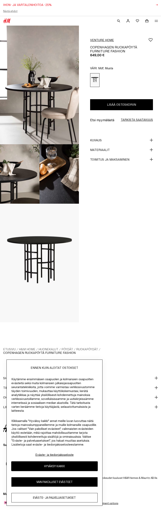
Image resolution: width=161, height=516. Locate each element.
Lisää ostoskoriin (121, 104)
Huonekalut (48, 349)
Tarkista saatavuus (137, 119)
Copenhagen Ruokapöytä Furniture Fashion (39, 352)
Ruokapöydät (87, 349)
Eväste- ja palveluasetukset (54, 497)
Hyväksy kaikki (54, 466)
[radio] (95, 80)
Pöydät (67, 349)
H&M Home (27, 349)
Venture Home (102, 40)
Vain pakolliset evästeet (54, 482)
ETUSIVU (9, 349)
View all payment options (103, 503)
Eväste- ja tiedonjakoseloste (54, 454)
